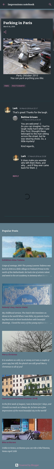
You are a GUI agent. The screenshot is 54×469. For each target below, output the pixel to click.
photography (18, 86)
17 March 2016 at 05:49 (31, 120)
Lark (15, 108)
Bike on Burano (9, 442)
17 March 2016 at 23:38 (36, 156)
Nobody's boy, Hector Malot (15, 307)
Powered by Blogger (28, 465)
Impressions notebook (21, 4)
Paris (6, 86)
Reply (16, 176)
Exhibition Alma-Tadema (13, 260)
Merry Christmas (9, 354)
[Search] (50, 4)
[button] (5, 32)
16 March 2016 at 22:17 (28, 108)
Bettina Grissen (29, 117)
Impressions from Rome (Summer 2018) (20, 398)
